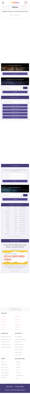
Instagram (18, 362)
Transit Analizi (18, 354)
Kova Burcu (17, 326)
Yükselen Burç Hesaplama (20, 339)
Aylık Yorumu (15, 114)
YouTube (18, 372)
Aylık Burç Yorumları (5, 341)
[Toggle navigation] (3, 3)
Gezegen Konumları (19, 347)
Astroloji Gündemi (19, 349)
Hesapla (15, 92)
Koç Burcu (3, 316)
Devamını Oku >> (15, 270)
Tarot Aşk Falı (4, 364)
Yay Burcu (17, 321)
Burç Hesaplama (18, 336)
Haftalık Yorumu (15, 111)
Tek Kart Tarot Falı (5, 369)
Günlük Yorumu (15, 108)
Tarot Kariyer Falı (4, 372)
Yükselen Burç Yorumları (6, 347)
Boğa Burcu (3, 319)
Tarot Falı (3, 362)
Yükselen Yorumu (14, 105)
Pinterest (18, 364)
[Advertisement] (15, 41)
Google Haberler (19, 375)
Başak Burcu (4, 329)
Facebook (18, 367)
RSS (17, 378)
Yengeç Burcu (4, 324)
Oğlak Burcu (18, 324)
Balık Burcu (17, 329)
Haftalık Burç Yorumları (6, 339)
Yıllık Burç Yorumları (5, 344)
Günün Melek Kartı (5, 375)
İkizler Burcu (4, 321)
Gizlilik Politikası (19, 386)
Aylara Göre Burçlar (19, 344)
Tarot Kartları (4, 377)
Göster (15, 181)
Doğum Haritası (18, 352)
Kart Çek (15, 73)
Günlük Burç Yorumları (6, 336)
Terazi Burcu (17, 316)
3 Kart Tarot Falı (4, 367)
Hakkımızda (9, 386)
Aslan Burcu (3, 326)
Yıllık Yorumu (15, 117)
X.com (17, 370)
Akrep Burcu (17, 319)
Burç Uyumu (18, 341)
